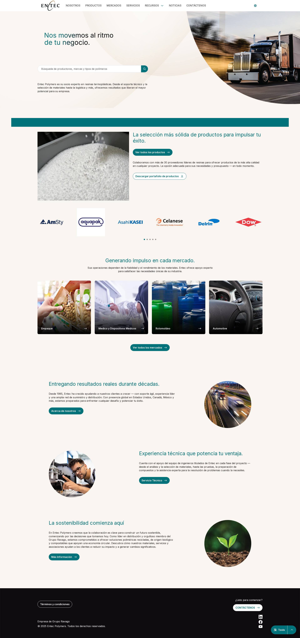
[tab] (144, 239)
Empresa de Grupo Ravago (54, 621)
